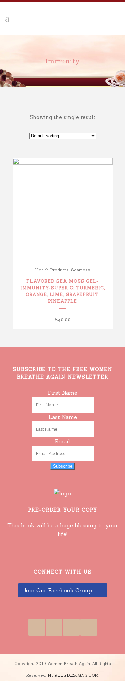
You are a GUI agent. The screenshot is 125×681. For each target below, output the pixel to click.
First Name (62, 392)
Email (62, 441)
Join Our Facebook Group (58, 590)
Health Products (52, 269)
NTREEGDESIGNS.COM (73, 675)
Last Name (62, 417)
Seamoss (80, 269)
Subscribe (62, 466)
